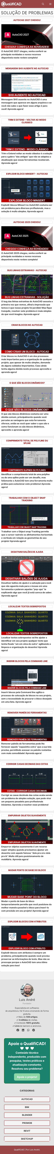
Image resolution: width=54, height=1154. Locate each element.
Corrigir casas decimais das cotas (27, 764)
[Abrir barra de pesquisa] (43, 4)
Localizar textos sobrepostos (27, 606)
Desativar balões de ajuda (27, 552)
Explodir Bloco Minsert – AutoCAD (27, 173)
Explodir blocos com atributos (27, 921)
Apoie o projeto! (27, 1077)
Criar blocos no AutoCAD (27, 325)
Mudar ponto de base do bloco (27, 870)
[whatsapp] (28, 1030)
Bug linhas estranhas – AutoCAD (27, 270)
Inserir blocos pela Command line (27, 661)
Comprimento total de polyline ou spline (27, 441)
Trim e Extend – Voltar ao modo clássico (27, 121)
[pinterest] (33, 1030)
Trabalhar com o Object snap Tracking (27, 499)
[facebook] (18, 1030)
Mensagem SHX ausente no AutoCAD (27, 68)
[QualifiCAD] (11, 4)
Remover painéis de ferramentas (27, 712)
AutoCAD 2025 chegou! (27, 222)
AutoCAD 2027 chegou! (27, 20)
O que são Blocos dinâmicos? (27, 383)
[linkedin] (23, 1030)
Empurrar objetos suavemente (27, 815)
